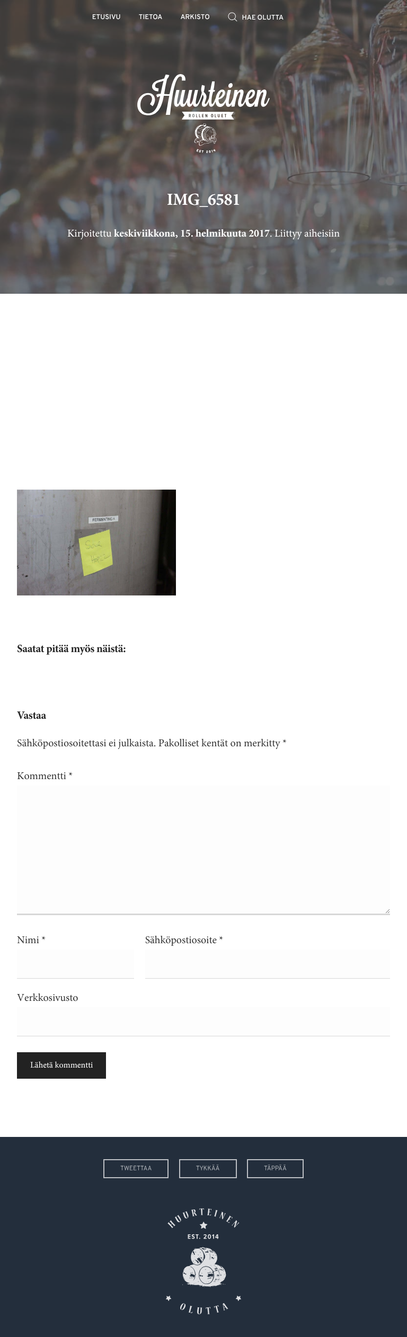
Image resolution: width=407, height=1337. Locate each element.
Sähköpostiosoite (184, 940)
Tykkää (208, 1169)
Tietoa (151, 17)
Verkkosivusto (47, 998)
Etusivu (106, 17)
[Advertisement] (203, 384)
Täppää (275, 1169)
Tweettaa (136, 1169)
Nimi (31, 940)
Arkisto (195, 17)
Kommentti (45, 776)
